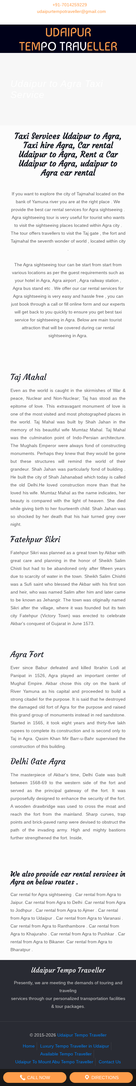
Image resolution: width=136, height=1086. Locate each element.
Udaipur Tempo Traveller (82, 1034)
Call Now (38, 1077)
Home (29, 1046)
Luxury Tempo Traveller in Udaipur (74, 1046)
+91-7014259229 (70, 4)
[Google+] (68, 19)
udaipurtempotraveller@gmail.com (71, 11)
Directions (104, 1077)
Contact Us (110, 1061)
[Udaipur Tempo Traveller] (68, 39)
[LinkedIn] (76, 19)
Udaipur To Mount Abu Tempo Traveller (54, 1061)
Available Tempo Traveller (66, 1053)
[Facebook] (60, 19)
